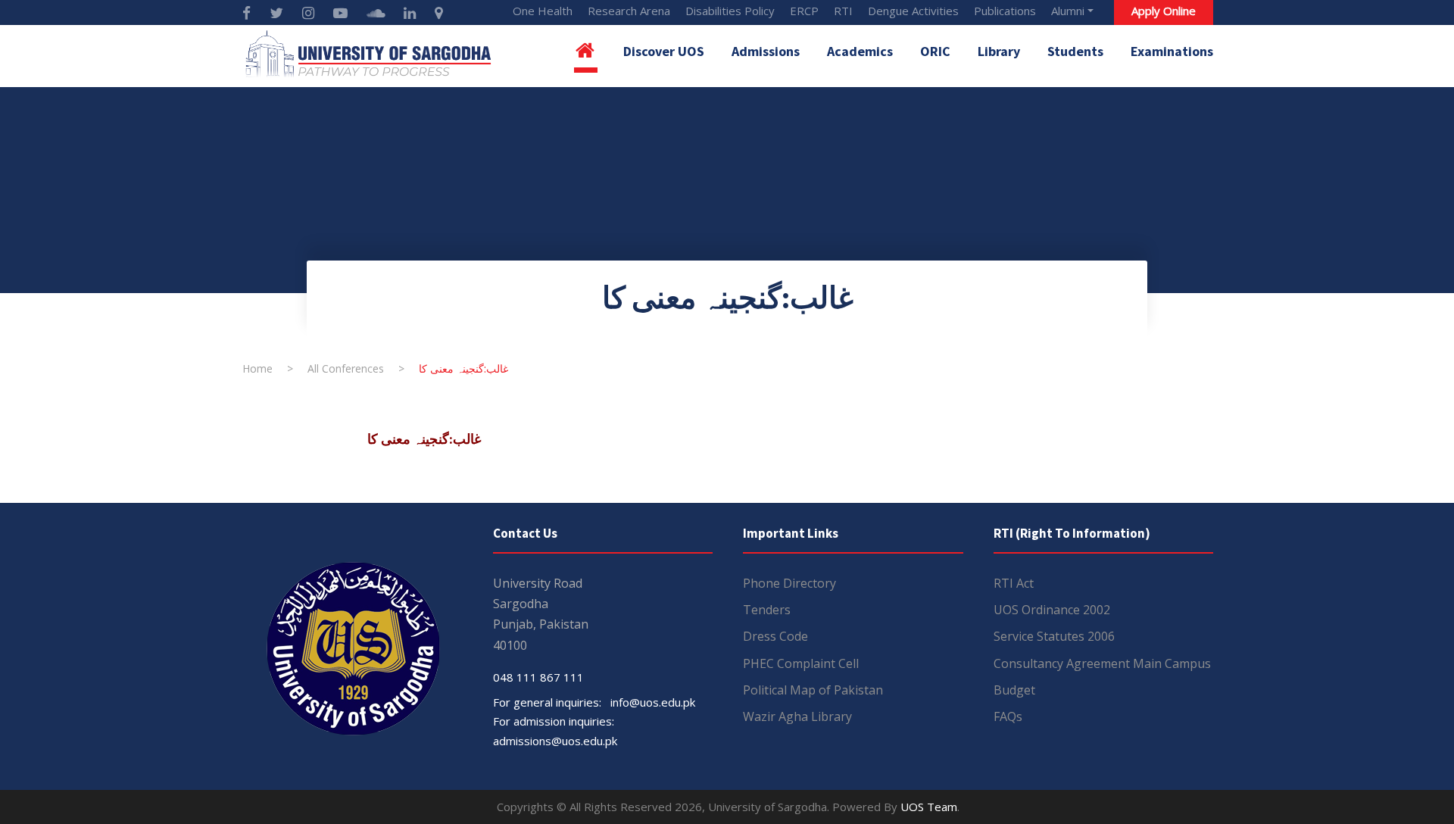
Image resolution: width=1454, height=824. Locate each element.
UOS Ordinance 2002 (1052, 609)
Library (999, 51)
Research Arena (629, 10)
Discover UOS (663, 51)
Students (1075, 51)
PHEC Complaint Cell (801, 663)
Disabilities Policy (730, 10)
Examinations (1172, 51)
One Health (543, 10)
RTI (843, 10)
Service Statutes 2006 (1054, 636)
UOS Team (928, 806)
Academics (860, 51)
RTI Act (1014, 583)
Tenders (767, 609)
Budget (1014, 690)
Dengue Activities (913, 10)
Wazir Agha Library (797, 716)
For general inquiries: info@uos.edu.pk (594, 702)
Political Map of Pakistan (813, 690)
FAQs (1008, 716)
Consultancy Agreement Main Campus (1102, 663)
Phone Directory (789, 583)
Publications (1005, 10)
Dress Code (775, 636)
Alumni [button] (1067, 10)
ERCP (804, 10)
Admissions (766, 51)
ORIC (935, 51)
